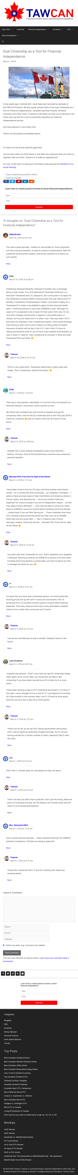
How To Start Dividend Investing (17, 1073)
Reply (8, 264)
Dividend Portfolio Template (15, 1081)
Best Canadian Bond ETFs (14, 1100)
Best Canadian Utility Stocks (15, 1065)
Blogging (7, 1020)
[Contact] (23, 973)
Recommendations (9, 35)
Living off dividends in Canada (16, 1111)
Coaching (20, 29)
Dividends (56, 29)
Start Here (6, 29)
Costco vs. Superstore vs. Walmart (18, 1096)
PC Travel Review (11, 1141)
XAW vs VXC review (12, 1152)
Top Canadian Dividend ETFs (16, 1077)
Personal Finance (11, 1036)
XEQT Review (9, 1133)
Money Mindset (10, 1032)
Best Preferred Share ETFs (15, 1092)
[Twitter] (8, 973)
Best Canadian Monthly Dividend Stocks (20, 1062)
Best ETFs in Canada (12, 1107)
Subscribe (39, 207)
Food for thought (13, 178)
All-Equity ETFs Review (13, 1148)
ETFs (69, 29)
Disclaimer (58, 1172)
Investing (7, 1028)
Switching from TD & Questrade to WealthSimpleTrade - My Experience (33, 1156)
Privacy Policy (69, 1172)
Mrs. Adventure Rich (18, 825)
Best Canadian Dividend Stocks (17, 1058)
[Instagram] (13, 973)
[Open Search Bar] (3, 42)
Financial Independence (37, 29)
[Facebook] (3, 973)
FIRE (6, 1024)
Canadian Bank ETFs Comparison (17, 1088)
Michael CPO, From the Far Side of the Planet (29, 477)
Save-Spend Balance (12, 1039)
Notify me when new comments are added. (25, 945)
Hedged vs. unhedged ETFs (15, 1103)
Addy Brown (15, 234)
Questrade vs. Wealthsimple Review (18, 1137)
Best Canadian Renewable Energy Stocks (21, 1069)
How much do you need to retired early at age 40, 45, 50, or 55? (30, 1115)
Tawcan (14, 354)
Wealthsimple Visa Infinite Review (17, 1160)
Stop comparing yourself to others (21, 174)
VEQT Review (9, 1129)
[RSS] (18, 973)
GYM (11, 389)
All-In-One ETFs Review (13, 1145)
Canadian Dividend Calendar (16, 1084)
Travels (7, 1043)
